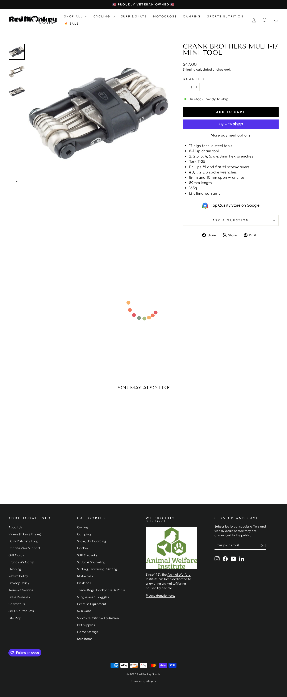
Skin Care (84, 611)
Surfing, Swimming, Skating (97, 569)
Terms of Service (20, 590)
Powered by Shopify (143, 681)
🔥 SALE (71, 23)
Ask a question (230, 220)
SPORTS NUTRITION (225, 16)
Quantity (194, 79)
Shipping (189, 69)
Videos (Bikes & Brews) (24, 534)
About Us (15, 527)
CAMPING (192, 16)
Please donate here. (160, 595)
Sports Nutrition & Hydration (98, 618)
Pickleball (84, 583)
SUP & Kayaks (87, 555)
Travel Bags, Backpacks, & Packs (101, 590)
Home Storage (88, 632)
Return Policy (18, 576)
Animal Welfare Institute (168, 576)
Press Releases (19, 597)
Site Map (14, 618)
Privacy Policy (18, 583)
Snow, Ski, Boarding (91, 541)
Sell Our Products (21, 611)
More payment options (230, 135)
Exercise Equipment (91, 604)
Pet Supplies (86, 625)
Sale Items (84, 639)
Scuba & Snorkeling (91, 562)
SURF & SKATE (134, 16)
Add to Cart (40, 460)
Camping (84, 534)
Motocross (85, 576)
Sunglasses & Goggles (93, 597)
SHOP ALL (74, 16)
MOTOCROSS (165, 16)
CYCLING (102, 16)
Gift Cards (16, 555)
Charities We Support (24, 548)
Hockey (82, 548)
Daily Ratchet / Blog (23, 541)
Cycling (82, 527)
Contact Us (16, 604)
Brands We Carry (21, 562)
